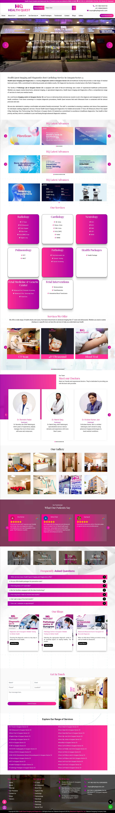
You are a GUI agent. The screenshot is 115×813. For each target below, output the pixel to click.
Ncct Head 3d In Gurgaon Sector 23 (69, 730)
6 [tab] (60, 174)
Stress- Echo (58, 225)
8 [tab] (63, 174)
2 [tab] (57, 70)
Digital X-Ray (38, 791)
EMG (92, 228)
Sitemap (11, 788)
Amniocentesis (58, 287)
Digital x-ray (24, 238)
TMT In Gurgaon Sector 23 (18, 746)
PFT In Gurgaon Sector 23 (17, 761)
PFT (24, 255)
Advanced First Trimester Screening (24, 290)
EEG (92, 222)
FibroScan (37, 799)
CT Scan (24, 222)
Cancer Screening (58, 261)
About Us (11, 15)
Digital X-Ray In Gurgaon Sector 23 (20, 736)
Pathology (37, 804)
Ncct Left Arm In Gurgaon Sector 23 (70, 752)
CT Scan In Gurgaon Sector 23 (19, 727)
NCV (92, 225)
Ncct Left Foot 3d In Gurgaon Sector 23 (71, 761)
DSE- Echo (58, 228)
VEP (92, 231)
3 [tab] (59, 70)
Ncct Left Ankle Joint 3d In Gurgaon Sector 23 (73, 749)
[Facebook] (4, 801)
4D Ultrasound (24, 225)
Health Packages (46, 15)
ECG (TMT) (58, 231)
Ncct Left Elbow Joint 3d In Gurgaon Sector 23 (73, 758)
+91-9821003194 (101, 6)
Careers (11, 799)
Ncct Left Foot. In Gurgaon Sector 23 (70, 764)
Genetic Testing (58, 258)
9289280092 (103, 782)
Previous (5, 45)
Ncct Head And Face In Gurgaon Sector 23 (71, 733)
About (11, 785)
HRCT (24, 258)
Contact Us (12, 793)
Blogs (74, 15)
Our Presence (13, 791)
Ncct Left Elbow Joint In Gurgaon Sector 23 (72, 755)
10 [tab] (63, 369)
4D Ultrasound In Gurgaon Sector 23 (20, 730)
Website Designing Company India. (96, 811)
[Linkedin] (4, 801)
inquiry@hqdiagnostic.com (98, 10)
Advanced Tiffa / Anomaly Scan (24, 293)
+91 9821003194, (93, 782)
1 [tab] (56, 70)
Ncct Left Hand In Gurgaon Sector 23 (70, 768)
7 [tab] (61, 174)
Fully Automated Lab (58, 255)
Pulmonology (38, 796)
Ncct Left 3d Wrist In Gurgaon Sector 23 (71, 746)
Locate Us (21, 15)
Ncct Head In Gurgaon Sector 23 (68, 727)
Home (3, 15)
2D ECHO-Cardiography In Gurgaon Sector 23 (23, 749)
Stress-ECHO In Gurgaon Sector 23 (20, 752)
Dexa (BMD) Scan (24, 234)
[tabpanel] (57, 45)
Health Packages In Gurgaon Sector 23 (21, 764)
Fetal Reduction (58, 290)
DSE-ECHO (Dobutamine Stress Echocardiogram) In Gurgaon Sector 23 (31, 755)
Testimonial (58, 15)
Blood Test (38, 788)
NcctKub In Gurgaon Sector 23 (68, 742)
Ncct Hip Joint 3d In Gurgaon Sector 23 (70, 736)
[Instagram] (4, 801)
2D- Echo (58, 222)
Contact (67, 15)
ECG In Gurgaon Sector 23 (18, 742)
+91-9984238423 (101, 8)
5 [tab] (61, 146)
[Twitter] (4, 801)
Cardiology (38, 793)
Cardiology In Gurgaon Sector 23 (19, 739)
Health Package (92, 255)
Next (109, 45)
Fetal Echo (24, 296)
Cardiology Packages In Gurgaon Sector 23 (22, 768)
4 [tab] (60, 146)
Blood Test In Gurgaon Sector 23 (19, 733)
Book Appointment (106, 15)
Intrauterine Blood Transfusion (58, 293)
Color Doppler (24, 228)
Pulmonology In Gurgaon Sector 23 (20, 758)
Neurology (37, 801)
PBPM (58, 238)
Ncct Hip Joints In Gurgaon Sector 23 (70, 739)
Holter (58, 234)
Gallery (81, 15)
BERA (92, 234)
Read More (14, 643)
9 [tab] (64, 174)
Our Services (33, 15)
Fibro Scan (24, 231)
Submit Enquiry (32, 703)
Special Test (38, 807)
